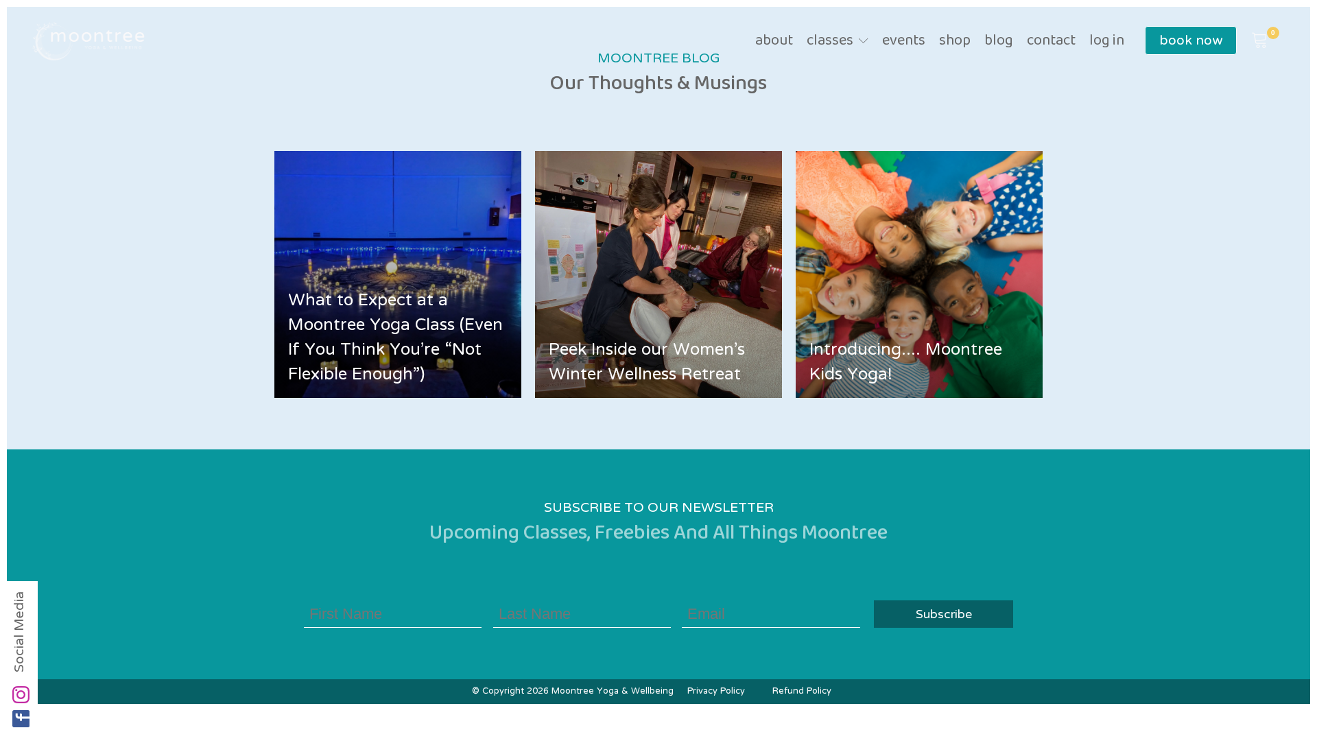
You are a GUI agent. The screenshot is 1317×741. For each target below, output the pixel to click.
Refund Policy (801, 691)
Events (903, 41)
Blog (998, 41)
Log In (1106, 41)
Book (1190, 40)
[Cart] (1259, 41)
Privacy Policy (716, 691)
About (774, 41)
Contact (1051, 41)
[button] (1259, 41)
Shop (955, 41)
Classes (830, 41)
